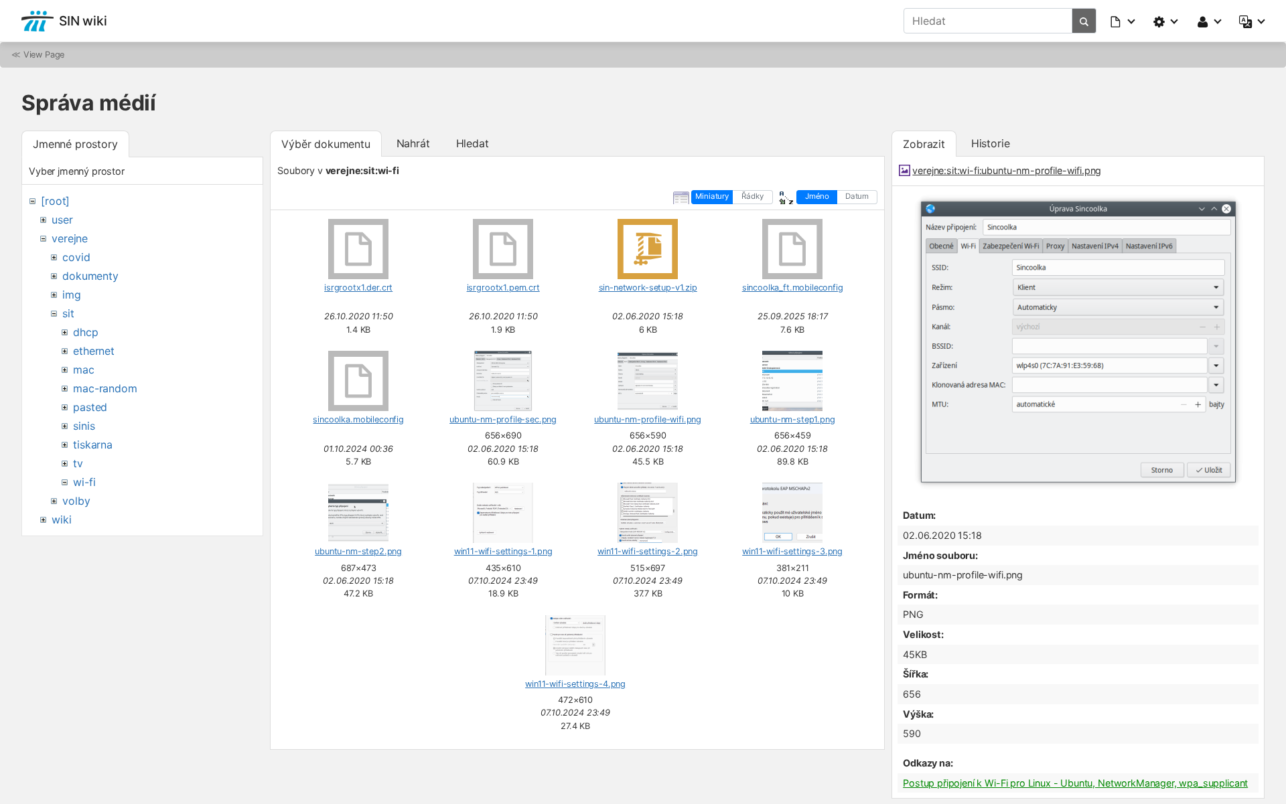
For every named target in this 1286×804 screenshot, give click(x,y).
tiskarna (93, 444)
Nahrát (413, 143)
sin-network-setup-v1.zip (648, 288)
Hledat (472, 143)
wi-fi (84, 482)
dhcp (85, 332)
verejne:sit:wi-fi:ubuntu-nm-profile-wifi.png (1006, 170)
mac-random (105, 388)
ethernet (94, 350)
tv (78, 463)
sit (68, 313)
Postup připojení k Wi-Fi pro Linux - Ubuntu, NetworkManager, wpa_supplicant (1075, 783)
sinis (83, 425)
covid (76, 257)
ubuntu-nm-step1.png (792, 419)
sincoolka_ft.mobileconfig (792, 288)
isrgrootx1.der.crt (358, 288)
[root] (55, 201)
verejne (70, 238)
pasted (90, 407)
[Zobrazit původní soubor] (1078, 488)
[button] (1123, 21)
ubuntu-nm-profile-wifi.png (647, 419)
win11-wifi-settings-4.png (575, 684)
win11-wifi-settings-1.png (503, 551)
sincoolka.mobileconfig (358, 419)
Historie (990, 143)
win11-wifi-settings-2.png (647, 551)
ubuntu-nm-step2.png (358, 551)
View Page (44, 55)
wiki (61, 519)
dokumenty (90, 276)
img (71, 294)
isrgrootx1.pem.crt (503, 288)
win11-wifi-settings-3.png (792, 551)
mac (83, 369)
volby (76, 500)
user (62, 219)
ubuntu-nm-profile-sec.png (503, 419)
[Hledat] (1084, 20)
